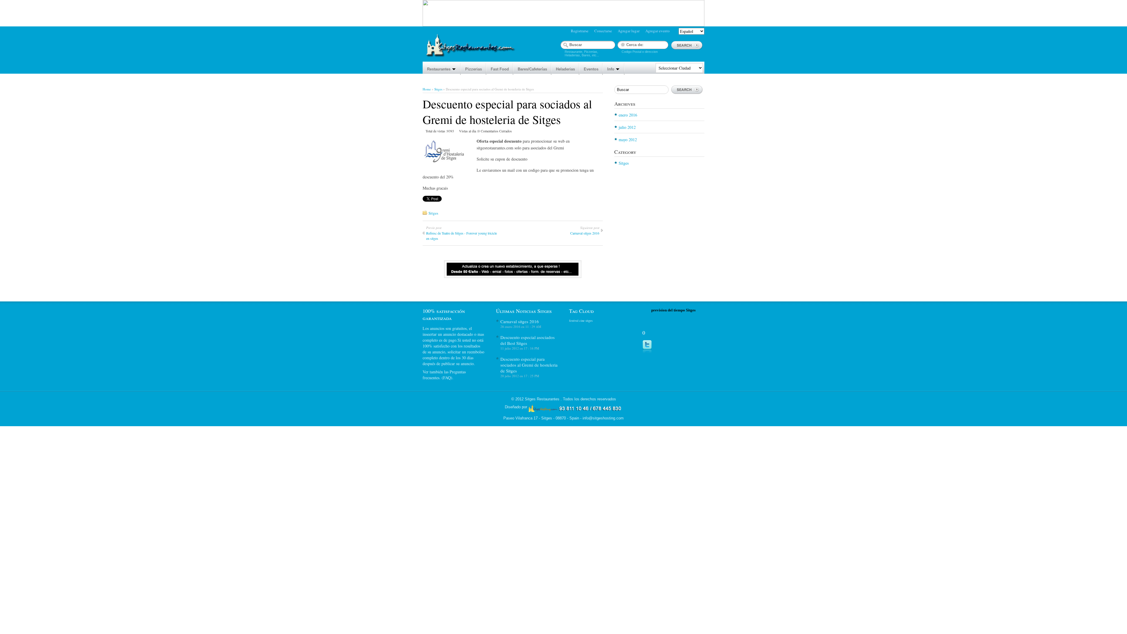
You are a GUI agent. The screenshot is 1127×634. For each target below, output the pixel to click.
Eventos (591, 69)
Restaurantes (439, 69)
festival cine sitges (581, 320)
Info (610, 69)
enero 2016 (628, 115)
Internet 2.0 (575, 408)
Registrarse (579, 30)
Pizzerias (473, 69)
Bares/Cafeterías (532, 69)
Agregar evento (657, 30)
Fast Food (500, 69)
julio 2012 (627, 127)
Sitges (438, 89)
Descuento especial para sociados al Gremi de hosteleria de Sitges (529, 365)
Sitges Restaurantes (543, 399)
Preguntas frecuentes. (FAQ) (444, 374)
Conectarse (603, 30)
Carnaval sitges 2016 (519, 321)
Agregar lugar (629, 30)
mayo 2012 (628, 139)
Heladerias (565, 69)
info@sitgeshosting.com (603, 418)
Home (427, 89)
